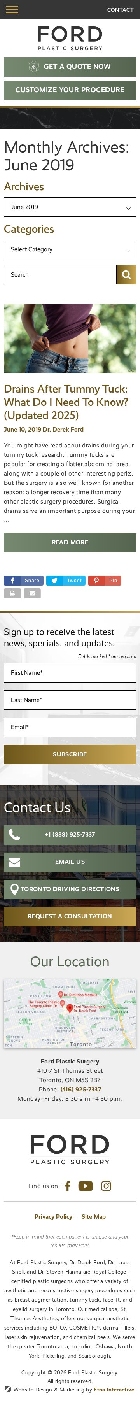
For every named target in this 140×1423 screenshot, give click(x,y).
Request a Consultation (70, 916)
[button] (104, 581)
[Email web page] (32, 593)
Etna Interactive (114, 1389)
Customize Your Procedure (70, 90)
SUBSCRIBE (70, 754)
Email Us (70, 861)
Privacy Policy (53, 1216)
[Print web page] (12, 593)
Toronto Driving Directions (70, 889)
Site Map (94, 1216)
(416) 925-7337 (81, 1089)
